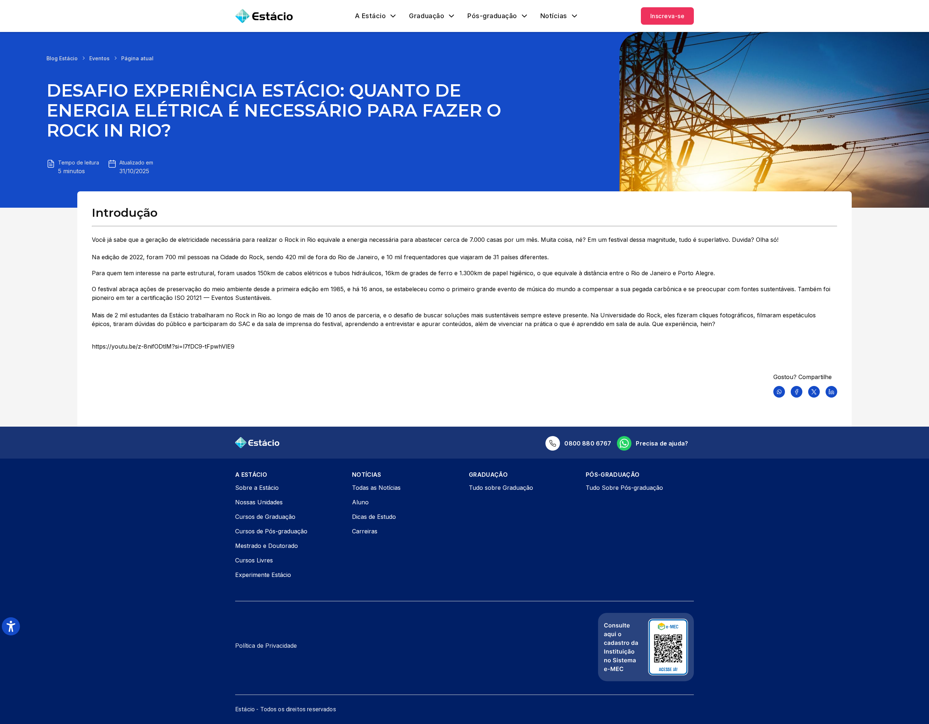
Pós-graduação (492, 16)
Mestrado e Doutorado (266, 545)
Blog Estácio (62, 58)
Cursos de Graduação (265, 516)
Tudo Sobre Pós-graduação (624, 487)
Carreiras (364, 531)
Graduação (426, 16)
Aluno (360, 502)
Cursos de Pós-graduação (271, 531)
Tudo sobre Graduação (501, 487)
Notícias (553, 16)
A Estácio (370, 16)
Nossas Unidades (259, 502)
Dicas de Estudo (374, 516)
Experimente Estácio (263, 574)
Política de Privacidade (266, 645)
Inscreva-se (667, 16)
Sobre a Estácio (257, 487)
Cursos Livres (254, 560)
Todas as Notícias (376, 487)
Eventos (99, 58)
